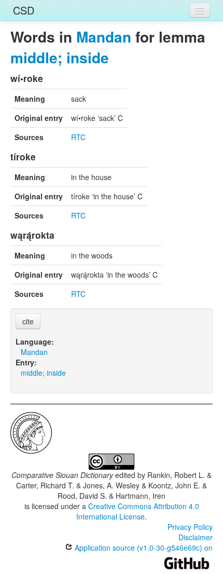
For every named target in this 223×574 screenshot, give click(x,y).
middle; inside (59, 57)
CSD (23, 10)
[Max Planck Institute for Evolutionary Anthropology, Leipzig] (31, 432)
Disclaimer (195, 537)
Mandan (103, 36)
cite (28, 321)
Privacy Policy (190, 527)
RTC (78, 137)
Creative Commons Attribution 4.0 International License (137, 511)
